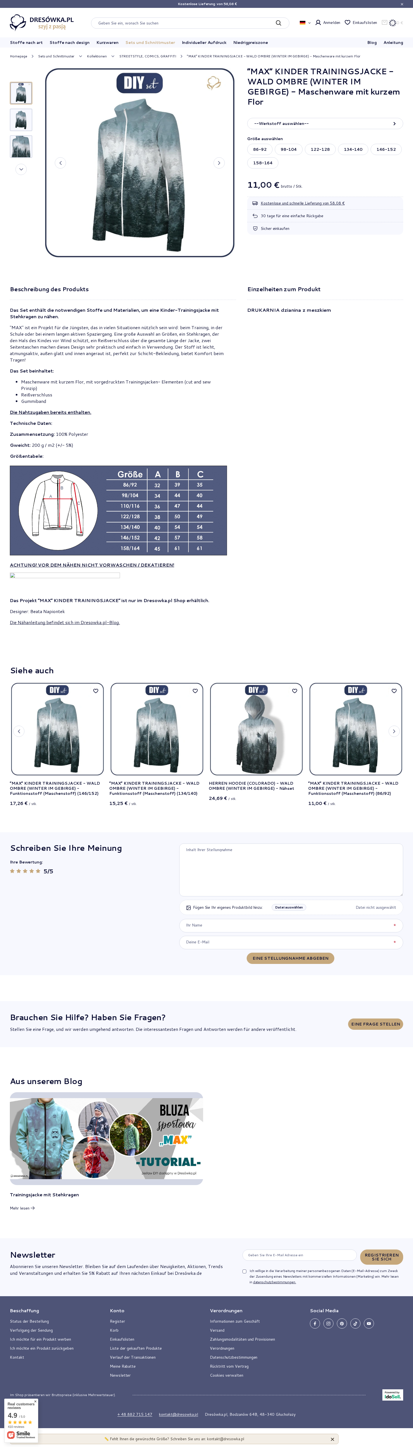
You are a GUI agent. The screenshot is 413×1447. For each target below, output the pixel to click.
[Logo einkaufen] (42, 22)
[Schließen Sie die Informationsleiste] (402, 4)
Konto (117, 1310)
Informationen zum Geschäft (235, 1321)
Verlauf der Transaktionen (133, 1357)
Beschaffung (24, 1310)
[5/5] (38, 871)
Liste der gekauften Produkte (136, 1348)
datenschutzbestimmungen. (274, 1282)
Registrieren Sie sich (382, 1257)
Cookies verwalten (226, 1375)
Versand (217, 1330)
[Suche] (278, 23)
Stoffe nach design (69, 42)
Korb (114, 1330)
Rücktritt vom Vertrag (229, 1366)
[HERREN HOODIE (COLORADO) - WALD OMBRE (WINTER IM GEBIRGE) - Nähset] (256, 729)
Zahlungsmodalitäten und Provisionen (242, 1339)
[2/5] (18, 871)
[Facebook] (315, 1323)
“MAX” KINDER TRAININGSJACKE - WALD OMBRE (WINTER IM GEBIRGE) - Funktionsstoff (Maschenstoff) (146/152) (55, 788)
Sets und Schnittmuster (150, 42)
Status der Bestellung (29, 1321)
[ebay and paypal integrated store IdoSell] (392, 1395)
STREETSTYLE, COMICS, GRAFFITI (147, 56)
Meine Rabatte (123, 1366)
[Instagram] (328, 1323)
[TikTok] (355, 1323)
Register (117, 1321)
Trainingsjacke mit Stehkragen (44, 1195)
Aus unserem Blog (46, 1081)
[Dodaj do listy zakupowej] (95, 691)
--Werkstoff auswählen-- (281, 123)
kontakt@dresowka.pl (178, 1414)
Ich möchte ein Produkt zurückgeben (42, 1348)
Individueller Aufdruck (204, 42)
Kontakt (17, 1357)
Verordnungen (222, 1348)
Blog (372, 42)
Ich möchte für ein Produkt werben (40, 1339)
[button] (60, 163)
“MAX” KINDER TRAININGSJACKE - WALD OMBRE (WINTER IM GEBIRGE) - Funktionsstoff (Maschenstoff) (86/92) (353, 788)
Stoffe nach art (26, 42)
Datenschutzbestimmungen (233, 1357)
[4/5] (31, 871)
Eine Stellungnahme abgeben (291, 958)
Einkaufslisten (365, 22)
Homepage (18, 56)
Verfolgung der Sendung (31, 1330)
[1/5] (12, 871)
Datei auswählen (289, 907)
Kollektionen (97, 56)
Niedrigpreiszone (250, 42)
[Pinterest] (342, 1323)
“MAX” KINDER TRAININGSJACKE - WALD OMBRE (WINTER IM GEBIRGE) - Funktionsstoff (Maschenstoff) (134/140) (154, 788)
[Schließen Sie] (332, 1439)
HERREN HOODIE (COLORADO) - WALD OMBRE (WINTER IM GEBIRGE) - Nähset (251, 786)
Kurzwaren (107, 42)
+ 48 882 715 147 (134, 1414)
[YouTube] (369, 1323)
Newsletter (32, 1254)
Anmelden (331, 22)
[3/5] (25, 871)
